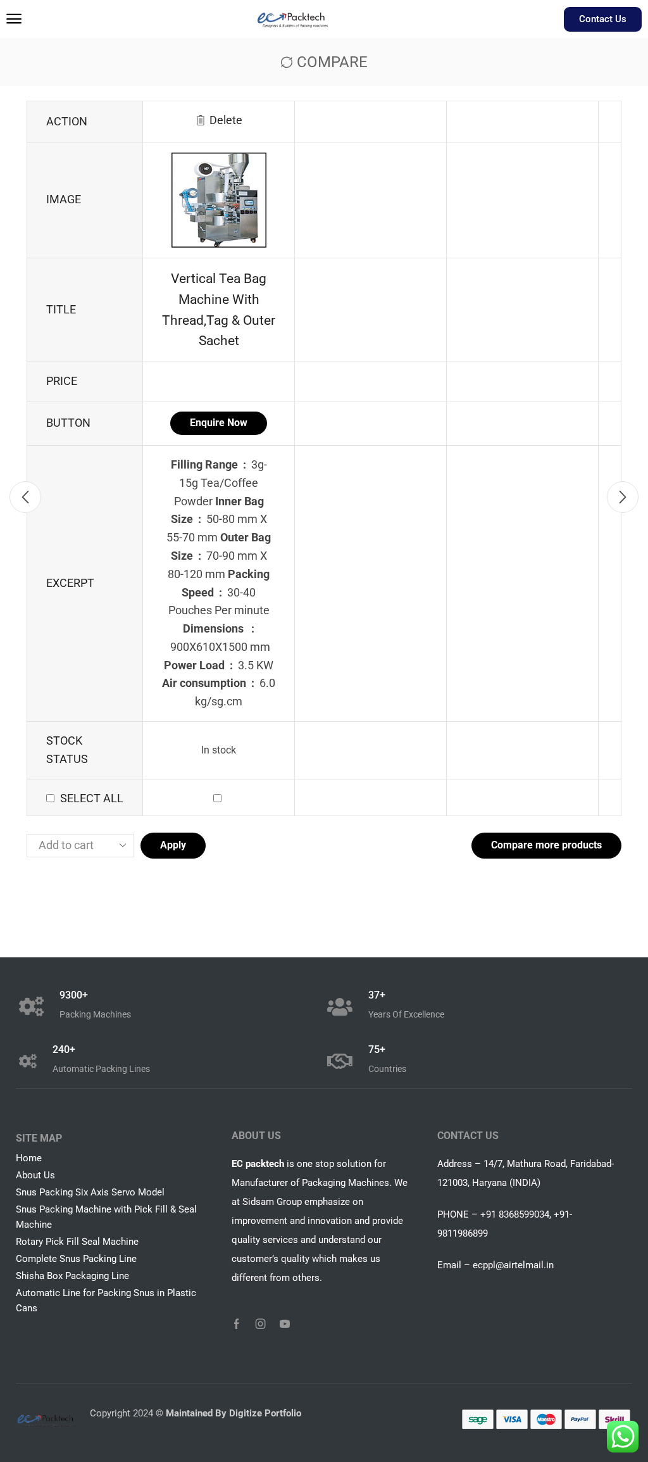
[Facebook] (237, 1324)
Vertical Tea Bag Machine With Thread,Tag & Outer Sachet (218, 309)
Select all (91, 798)
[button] (14, 19)
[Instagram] (261, 1324)
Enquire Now (218, 423)
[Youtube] (285, 1324)
